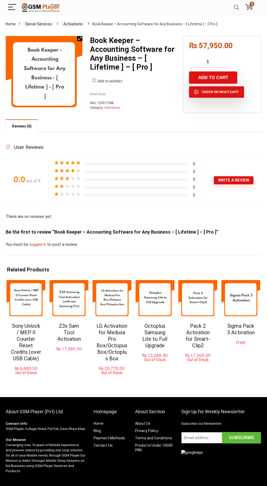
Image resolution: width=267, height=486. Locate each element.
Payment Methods (109, 438)
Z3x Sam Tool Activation (69, 332)
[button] (79, 38)
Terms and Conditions (153, 438)
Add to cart (213, 77)
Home (11, 24)
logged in (38, 244)
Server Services (38, 24)
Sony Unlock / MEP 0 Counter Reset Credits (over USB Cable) (26, 342)
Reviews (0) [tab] (22, 126)
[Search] (236, 7)
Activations (73, 24)
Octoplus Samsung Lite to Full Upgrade (154, 336)
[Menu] (12, 7)
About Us (142, 423)
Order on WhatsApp (220, 92)
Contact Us (103, 445)
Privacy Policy (146, 431)
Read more (26, 379)
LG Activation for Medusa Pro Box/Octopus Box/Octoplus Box (111, 342)
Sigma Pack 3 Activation (241, 329)
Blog (97, 431)
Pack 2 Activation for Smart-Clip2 (198, 336)
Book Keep (98, 94)
